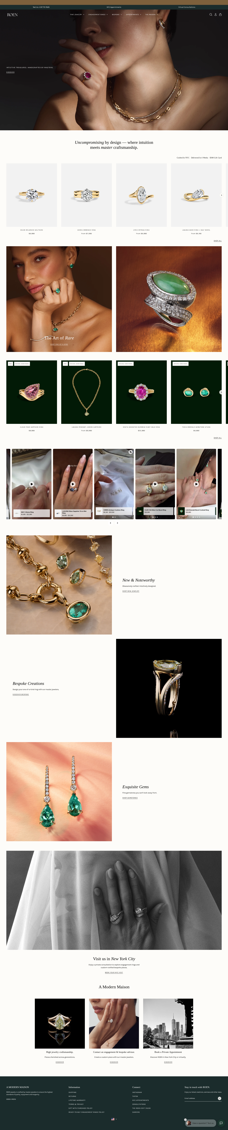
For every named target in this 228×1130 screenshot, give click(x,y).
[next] (221, 195)
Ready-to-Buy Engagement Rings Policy (86, 1112)
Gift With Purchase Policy (80, 1108)
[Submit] (219, 1098)
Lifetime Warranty (77, 1100)
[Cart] (220, 14)
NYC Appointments (140, 1100)
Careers (136, 1112)
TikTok (135, 1096)
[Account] (215, 14)
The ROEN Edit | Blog (141, 1108)
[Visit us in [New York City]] (114, 900)
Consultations (139, 1104)
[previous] (6, 165)
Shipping (72, 1092)
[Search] (211, 14)
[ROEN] (12, 15)
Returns (72, 1096)
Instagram (137, 1092)
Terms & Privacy (76, 1104)
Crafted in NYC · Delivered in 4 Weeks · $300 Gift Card (199, 158)
